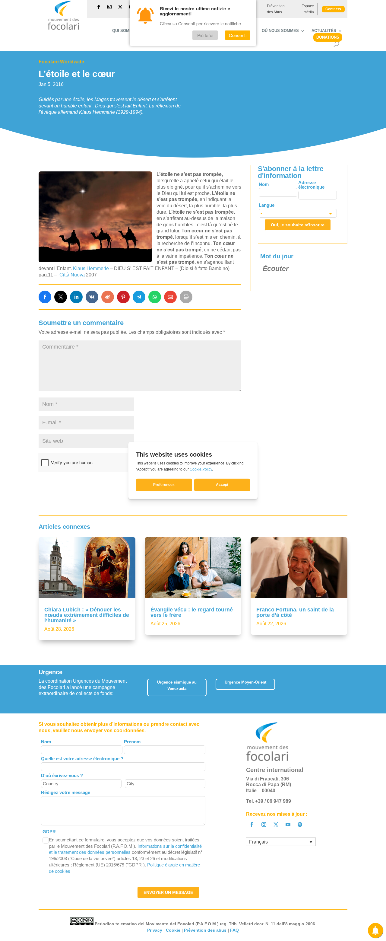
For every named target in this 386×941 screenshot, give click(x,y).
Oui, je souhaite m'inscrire (297, 224)
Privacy (154, 930)
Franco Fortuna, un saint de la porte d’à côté (295, 612)
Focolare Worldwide (61, 61)
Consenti (237, 35)
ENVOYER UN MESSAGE (168, 892)
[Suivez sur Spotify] (300, 824)
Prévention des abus (205, 930)
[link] (45, 297)
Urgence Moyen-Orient (245, 682)
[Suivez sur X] (120, 7)
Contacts (333, 9)
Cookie (173, 930)
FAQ (234, 930)
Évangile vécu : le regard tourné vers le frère (191, 612)
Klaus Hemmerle (91, 268)
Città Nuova (71, 274)
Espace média (308, 9)
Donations (327, 37)
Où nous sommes (280, 31)
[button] (348, 689)
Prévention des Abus (276, 9)
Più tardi (205, 35)
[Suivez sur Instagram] (109, 7)
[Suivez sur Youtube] (288, 824)
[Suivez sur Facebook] (98, 7)
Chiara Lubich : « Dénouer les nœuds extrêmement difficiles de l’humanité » (86, 615)
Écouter (276, 269)
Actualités (324, 31)
